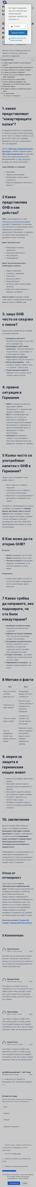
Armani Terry (12, 1042)
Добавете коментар (11, 1127)
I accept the (13, 1153)
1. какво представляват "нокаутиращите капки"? (16, 64)
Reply (31, 951)
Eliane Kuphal (12, 1012)
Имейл (7, 1113)
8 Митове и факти (9, 86)
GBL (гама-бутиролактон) (12, 154)
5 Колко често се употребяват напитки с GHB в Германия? (17, 76)
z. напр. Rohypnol (23, 159)
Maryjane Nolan (13, 979)
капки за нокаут (8, 44)
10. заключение (8, 93)
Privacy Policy (16, 1153)
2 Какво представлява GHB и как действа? (18, 67)
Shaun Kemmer (13, 949)
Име (6, 1107)
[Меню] (33, 8)
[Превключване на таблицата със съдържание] (31, 60)
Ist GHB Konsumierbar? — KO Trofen (16, 1072)
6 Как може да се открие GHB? (14, 79)
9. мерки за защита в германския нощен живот (17, 90)
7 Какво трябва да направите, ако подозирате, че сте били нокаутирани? (16, 83)
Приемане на (14, 1183)
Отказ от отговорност (13, 95)
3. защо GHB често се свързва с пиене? (17, 70)
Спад (24, 1183)
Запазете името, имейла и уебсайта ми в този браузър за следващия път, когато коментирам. (17, 1147)
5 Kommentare (21, 44)
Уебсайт (7, 1120)
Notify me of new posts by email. (16, 1166)
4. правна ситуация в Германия (14, 72)
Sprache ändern (18, 33)
